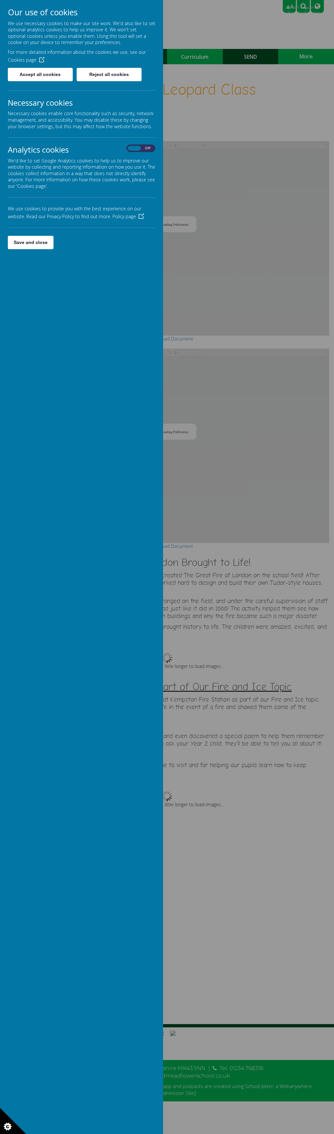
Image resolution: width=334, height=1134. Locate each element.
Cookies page (22, 60)
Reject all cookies (109, 74)
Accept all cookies (40, 74)
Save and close (31, 242)
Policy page (124, 216)
